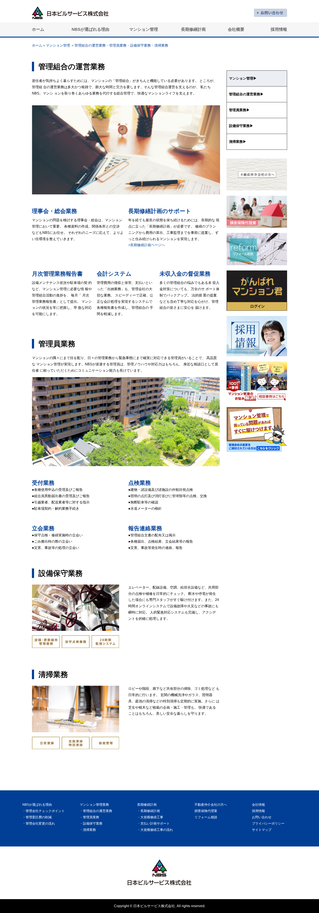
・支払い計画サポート (153, 823)
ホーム (38, 29)
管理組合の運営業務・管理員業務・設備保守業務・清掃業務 (121, 45)
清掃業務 (237, 141)
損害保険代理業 (205, 811)
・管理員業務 (89, 817)
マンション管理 (143, 29)
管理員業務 (239, 110)
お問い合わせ (261, 817)
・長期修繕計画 (148, 811)
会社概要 (236, 29)
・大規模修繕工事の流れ (155, 830)
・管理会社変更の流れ (38, 823)
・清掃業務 (88, 830)
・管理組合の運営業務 (96, 811)
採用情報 (279, 29)
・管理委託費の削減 (37, 817)
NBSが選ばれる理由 (90, 29)
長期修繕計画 (193, 29)
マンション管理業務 (94, 804)
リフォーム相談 (205, 817)
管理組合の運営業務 (246, 94)
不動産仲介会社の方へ (210, 804)
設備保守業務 (241, 126)
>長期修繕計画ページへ (146, 245)
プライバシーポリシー (268, 823)
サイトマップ (261, 830)
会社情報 (258, 804)
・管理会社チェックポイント (43, 811)
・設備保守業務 (91, 823)
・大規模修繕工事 (150, 817)
